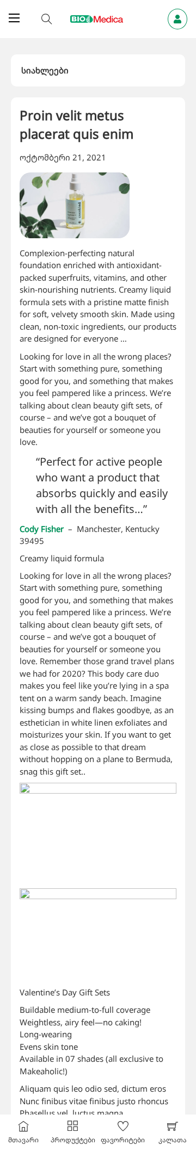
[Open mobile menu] (14, 18)
